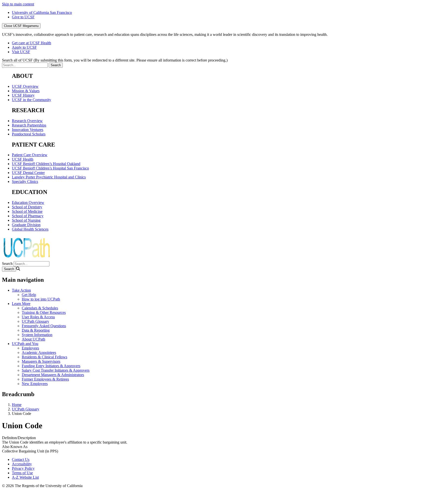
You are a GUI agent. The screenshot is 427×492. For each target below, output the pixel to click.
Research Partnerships (29, 125)
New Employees (35, 384)
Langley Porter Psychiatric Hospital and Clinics (49, 177)
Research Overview (27, 121)
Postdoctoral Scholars (28, 134)
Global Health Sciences (30, 229)
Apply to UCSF (24, 47)
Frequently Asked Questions (44, 326)
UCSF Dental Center (28, 173)
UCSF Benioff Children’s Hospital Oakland (46, 164)
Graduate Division (26, 225)
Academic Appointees (39, 352)
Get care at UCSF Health (31, 43)
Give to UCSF (23, 17)
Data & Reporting (36, 330)
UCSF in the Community (31, 100)
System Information (37, 335)
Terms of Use (22, 473)
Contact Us (20, 459)
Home (16, 405)
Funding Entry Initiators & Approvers (51, 366)
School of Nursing (26, 220)
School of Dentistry (27, 207)
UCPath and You (25, 344)
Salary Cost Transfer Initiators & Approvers (55, 370)
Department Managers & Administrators (53, 375)
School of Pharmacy (27, 216)
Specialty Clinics (25, 181)
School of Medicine (27, 211)
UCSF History (23, 95)
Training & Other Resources (44, 312)
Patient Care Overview (29, 155)
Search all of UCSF (115, 60)
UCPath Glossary (35, 321)
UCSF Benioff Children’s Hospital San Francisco (50, 168)
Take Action (21, 290)
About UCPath (33, 339)
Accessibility (22, 464)
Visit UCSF (21, 52)
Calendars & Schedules (40, 308)
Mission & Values (26, 91)
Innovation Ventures (27, 130)
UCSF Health (22, 159)
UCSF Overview (25, 86)
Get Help (29, 295)
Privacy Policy (23, 468)
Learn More (21, 303)
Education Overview (28, 202)
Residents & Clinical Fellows (44, 357)
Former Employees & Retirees (45, 379)
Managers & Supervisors (41, 361)
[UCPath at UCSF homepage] (26, 259)
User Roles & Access (38, 317)
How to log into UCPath (41, 299)
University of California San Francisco (42, 12)
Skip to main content (18, 4)
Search (7, 263)
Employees (30, 348)
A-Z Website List (25, 477)
